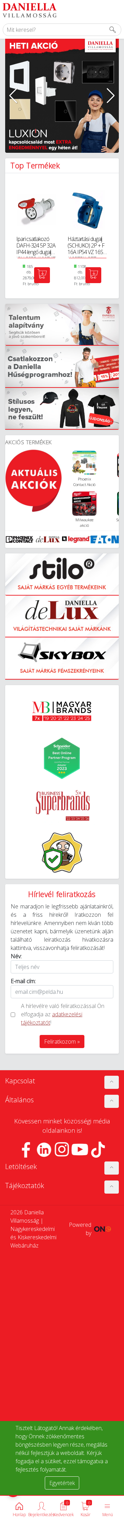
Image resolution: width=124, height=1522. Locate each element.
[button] (13, 95)
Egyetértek (62, 1483)
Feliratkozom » (62, 1041)
